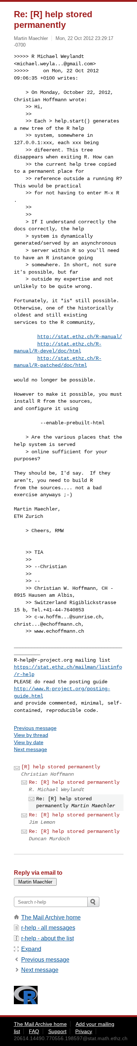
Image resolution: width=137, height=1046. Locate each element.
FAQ (34, 1031)
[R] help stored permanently (60, 767)
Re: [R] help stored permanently (74, 782)
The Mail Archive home (51, 917)
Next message (30, 749)
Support (57, 1031)
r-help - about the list (47, 938)
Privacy (83, 1031)
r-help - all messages (48, 928)
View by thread (31, 735)
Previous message (35, 728)
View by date (28, 742)
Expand (31, 949)
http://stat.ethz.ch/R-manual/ (79, 337)
